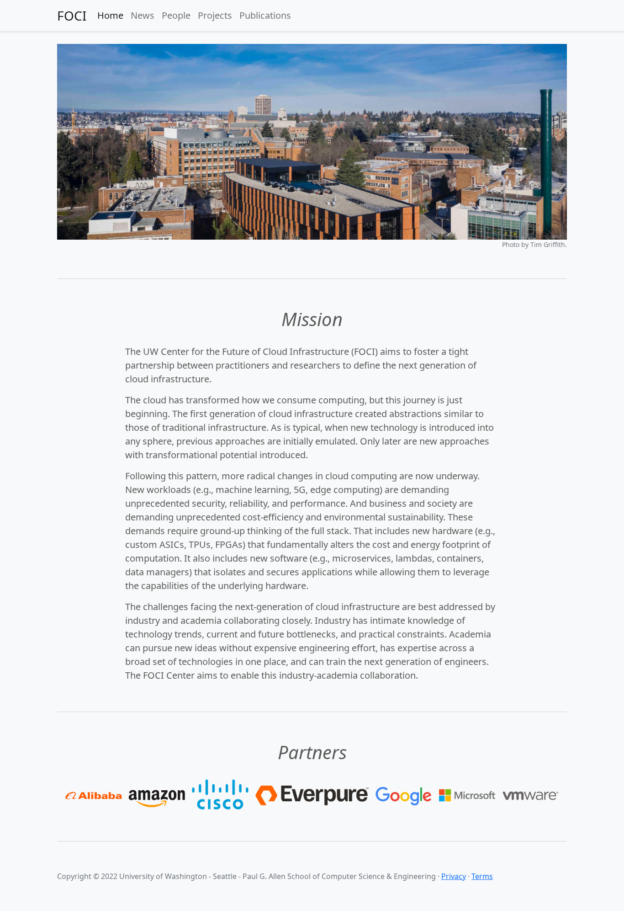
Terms (482, 876)
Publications (265, 15)
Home (110, 15)
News (142, 15)
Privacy (453, 876)
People (176, 15)
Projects (215, 15)
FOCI (71, 15)
